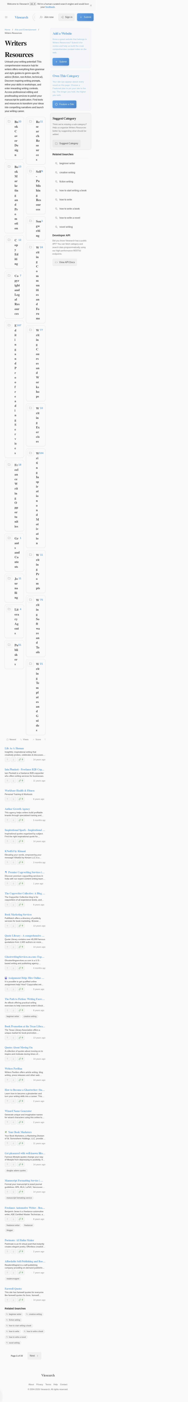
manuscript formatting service (19, 1198)
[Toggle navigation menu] (6, 17)
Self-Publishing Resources (38, 190)
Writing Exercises (38, 425)
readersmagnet (13, 1279)
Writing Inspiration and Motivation (37, 498)
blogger (10, 1230)
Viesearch (21, 17)
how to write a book (35, 1331)
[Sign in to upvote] (7, 759)
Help (55, 1384)
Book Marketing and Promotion (16, 197)
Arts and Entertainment (25, 29)
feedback (50, 7)
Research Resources (38, 140)
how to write (14, 1331)
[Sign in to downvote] (13, 759)
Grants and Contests (17, 552)
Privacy (39, 1384)
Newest (13, 739)
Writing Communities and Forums (38, 282)
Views (25, 739)
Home (7, 29)
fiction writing (14, 1320)
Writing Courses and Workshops (37, 363)
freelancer (28, 1225)
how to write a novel (17, 1337)
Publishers (16, 654)
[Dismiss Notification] (91, 5)
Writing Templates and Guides (37, 697)
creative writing (30, 1016)
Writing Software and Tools (38, 626)
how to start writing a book (20, 1326)
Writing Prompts (38, 571)
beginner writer (13, 1016)
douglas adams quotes (16, 1170)
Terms (48, 1384)
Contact (63, 1384)
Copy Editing (16, 252)
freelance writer (13, 1225)
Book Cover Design (16, 138)
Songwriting (38, 228)
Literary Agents (17, 621)
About (31, 1384)
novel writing (14, 1343)
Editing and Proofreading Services (16, 389)
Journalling (16, 588)
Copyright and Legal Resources (17, 294)
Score (38, 739)
